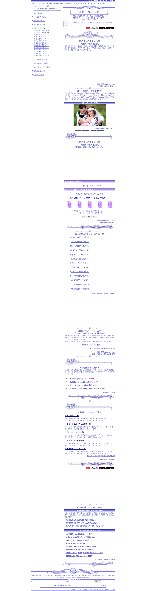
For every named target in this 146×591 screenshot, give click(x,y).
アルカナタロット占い (40, 24)
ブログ (99, 3)
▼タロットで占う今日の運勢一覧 (78, 424)
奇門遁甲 (56, 3)
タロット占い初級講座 (40, 59)
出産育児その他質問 (81, 284)
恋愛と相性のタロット (41, 34)
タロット (35, 3)
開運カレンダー (92, 553)
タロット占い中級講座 (40, 63)
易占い (62, 3)
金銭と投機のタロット (41, 48)
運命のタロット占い (40, 28)
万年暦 (74, 553)
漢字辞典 (111, 575)
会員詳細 (104, 586)
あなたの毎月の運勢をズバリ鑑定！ (83, 520)
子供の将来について (80, 267)
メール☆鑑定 (70, 550)
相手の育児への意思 (80, 246)
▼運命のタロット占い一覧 (75, 449)
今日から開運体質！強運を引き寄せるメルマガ (86, 526)
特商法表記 (79, 577)
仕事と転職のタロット (41, 44)
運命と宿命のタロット (41, 55)
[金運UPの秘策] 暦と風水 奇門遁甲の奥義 (80, 537)
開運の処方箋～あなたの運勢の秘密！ (83, 523)
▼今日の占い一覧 (72, 416)
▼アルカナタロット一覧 (74, 440)
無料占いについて (38, 575)
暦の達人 (69, 553)
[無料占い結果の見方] (107, 348)
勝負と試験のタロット (41, 50)
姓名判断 (42, 3)
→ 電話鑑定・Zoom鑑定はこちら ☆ (81, 382)
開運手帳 (68, 3)
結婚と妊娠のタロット (41, 38)
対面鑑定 (90, 550)
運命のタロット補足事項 (42, 32)
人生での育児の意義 (80, 276)
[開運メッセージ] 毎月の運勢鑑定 (77, 540)
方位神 (100, 553)
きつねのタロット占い (107, 589)
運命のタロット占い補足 (91, 345)
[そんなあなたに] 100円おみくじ (77, 543)
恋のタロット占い (39, 21)
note (103, 3)
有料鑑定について (39, 71)
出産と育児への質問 (80, 237)
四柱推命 (49, 3)
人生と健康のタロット (41, 51)
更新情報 (58, 575)
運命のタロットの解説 (41, 30)
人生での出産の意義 (80, 272)
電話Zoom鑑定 (81, 550)
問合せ (86, 577)
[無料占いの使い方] (93, 348)
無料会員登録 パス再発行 (62, 586)
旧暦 (84, 553)
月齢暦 (80, 553)
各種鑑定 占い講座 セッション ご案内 (79, 556)
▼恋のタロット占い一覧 (74, 432)
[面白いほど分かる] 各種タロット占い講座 (81, 546)
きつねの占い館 (90, 3)
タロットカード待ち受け (41, 67)
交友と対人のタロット (41, 42)
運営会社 (72, 577)
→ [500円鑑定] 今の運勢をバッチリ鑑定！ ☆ (85, 388)
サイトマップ (49, 575)
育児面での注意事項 (80, 263)
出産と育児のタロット (41, 40)
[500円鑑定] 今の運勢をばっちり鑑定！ (80, 534)
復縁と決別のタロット (41, 36)
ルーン (74, 3)
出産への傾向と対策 (80, 250)
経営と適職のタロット (41, 46)
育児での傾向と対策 (80, 254)
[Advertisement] (89, 67)
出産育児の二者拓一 (81, 280)
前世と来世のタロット (41, 53)
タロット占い (37, 13)
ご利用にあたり (38, 75)
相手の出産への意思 (80, 242)
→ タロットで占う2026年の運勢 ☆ (81, 385)
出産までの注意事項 (80, 259)
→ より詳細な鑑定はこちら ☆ (79, 379)
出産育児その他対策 (81, 289)
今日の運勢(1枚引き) (40, 17)
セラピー (81, 3)
